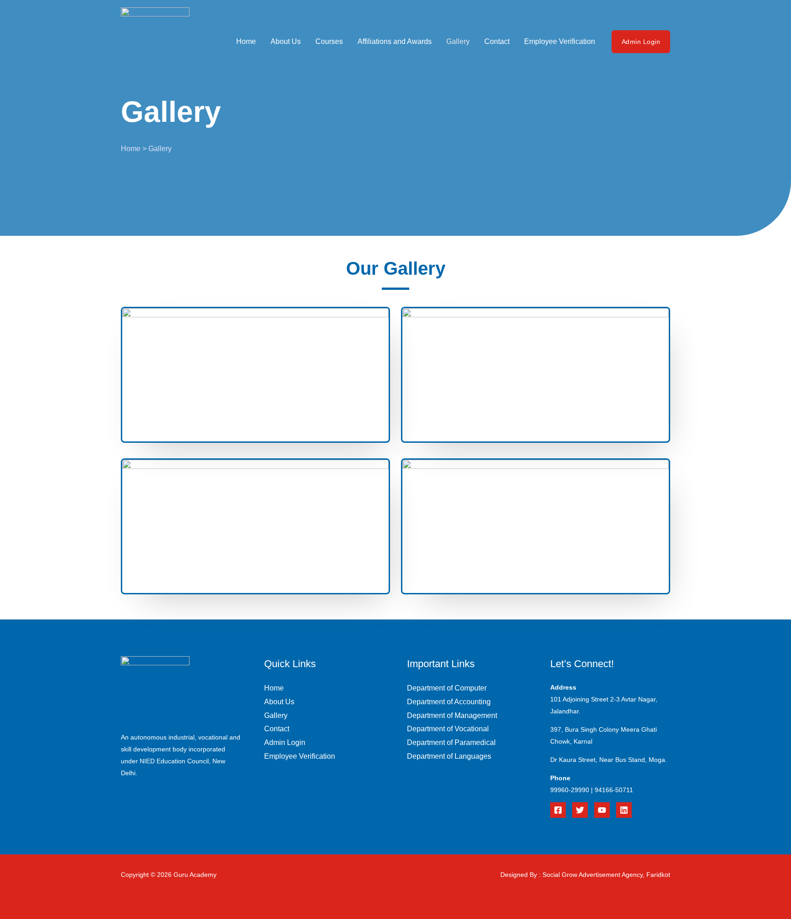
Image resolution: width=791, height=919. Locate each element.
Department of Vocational (448, 729)
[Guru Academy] (155, 41)
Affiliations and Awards (395, 41)
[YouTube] (602, 810)
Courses (329, 41)
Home (246, 41)
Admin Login (284, 742)
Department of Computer (447, 688)
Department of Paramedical (451, 742)
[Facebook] (558, 810)
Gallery (458, 41)
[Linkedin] (624, 810)
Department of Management (452, 715)
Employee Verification (559, 41)
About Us (286, 41)
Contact (496, 41)
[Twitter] (580, 810)
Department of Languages (449, 756)
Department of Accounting (449, 702)
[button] (641, 41)
